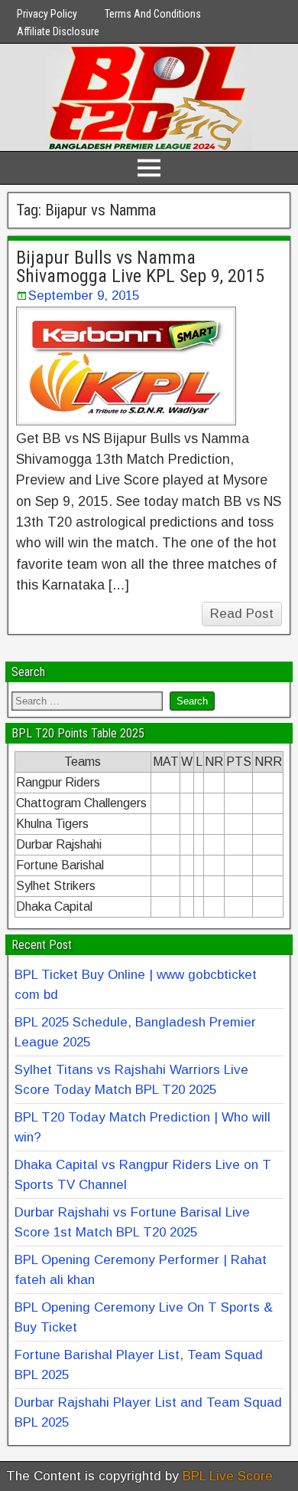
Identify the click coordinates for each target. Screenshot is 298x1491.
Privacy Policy (47, 14)
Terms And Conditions (153, 14)
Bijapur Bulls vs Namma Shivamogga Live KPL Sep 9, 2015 (140, 267)
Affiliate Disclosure (58, 31)
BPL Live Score (228, 1476)
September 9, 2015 (83, 295)
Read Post (242, 613)
